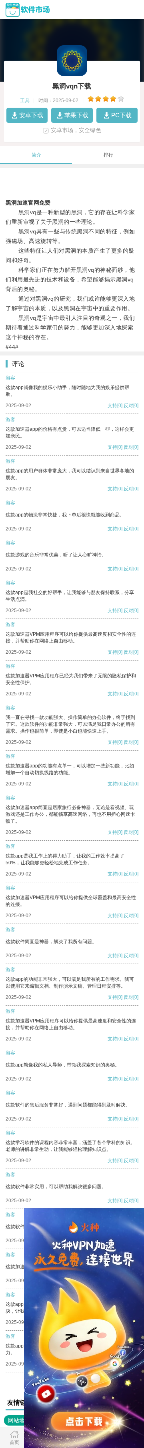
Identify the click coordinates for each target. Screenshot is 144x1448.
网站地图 (19, 1420)
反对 (128, 405)
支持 (112, 405)
